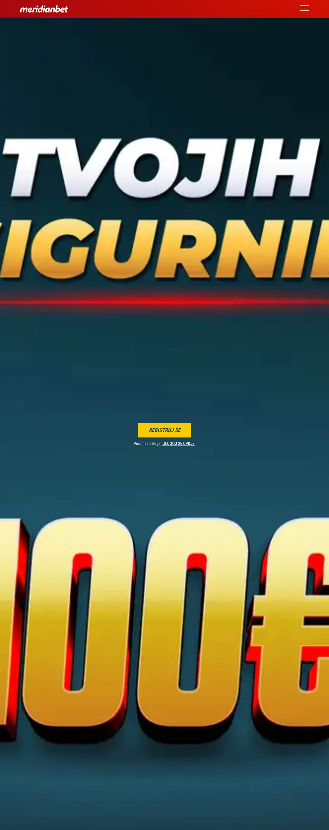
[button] (304, 9)
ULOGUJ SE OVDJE (178, 443)
